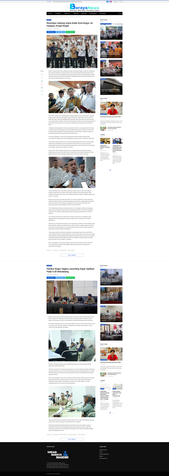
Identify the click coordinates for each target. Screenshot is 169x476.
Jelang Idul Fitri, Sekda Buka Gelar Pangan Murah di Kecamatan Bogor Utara (117, 148)
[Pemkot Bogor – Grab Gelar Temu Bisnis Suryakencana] (117, 387)
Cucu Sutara (55, 250)
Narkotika (103, 42)
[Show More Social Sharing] (76, 32)
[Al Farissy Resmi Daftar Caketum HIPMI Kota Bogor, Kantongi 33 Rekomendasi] (111, 295)
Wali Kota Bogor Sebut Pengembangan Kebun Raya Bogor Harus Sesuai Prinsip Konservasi (110, 280)
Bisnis (102, 143)
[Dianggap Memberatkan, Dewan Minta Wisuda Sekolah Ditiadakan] (111, 314)
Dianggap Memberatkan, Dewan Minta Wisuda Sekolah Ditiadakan (111, 317)
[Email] (42, 87)
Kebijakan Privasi (103, 449)
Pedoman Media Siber (104, 454)
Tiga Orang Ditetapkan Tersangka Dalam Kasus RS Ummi (110, 90)
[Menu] (120, 13)
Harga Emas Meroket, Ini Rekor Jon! (105, 147)
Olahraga (58, 13)
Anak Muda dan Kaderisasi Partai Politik (110, 116)
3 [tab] (112, 170)
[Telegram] (42, 90)
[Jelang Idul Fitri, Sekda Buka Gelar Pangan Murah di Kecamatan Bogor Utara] (117, 141)
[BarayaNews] (84, 7)
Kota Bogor (102, 13)
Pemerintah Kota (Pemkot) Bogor (60, 434)
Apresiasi (51, 16)
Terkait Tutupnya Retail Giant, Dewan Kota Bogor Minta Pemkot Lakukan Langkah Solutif (111, 71)
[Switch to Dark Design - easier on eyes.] (119, 13)
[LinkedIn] (42, 81)
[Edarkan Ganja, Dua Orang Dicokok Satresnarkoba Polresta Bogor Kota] (111, 49)
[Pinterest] (42, 84)
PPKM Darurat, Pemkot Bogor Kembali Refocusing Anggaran (111, 336)
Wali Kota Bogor (81, 434)
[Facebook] (42, 74)
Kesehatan (84, 13)
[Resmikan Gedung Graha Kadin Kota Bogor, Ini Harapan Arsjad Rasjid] (72, 51)
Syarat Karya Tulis (103, 458)
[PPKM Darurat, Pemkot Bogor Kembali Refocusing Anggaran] (111, 332)
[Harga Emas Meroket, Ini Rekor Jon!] (105, 141)
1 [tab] (110, 170)
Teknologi (67, 13)
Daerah (102, 388)
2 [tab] (111, 170)
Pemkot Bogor (71, 250)
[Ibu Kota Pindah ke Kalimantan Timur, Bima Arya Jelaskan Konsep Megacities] (111, 31)
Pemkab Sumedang (73, 434)
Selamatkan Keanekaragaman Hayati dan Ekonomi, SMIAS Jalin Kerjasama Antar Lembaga (104, 395)
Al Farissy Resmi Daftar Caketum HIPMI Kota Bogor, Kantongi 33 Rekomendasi (109, 298)
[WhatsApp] (42, 94)
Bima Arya (49, 250)
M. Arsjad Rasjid (63, 250)
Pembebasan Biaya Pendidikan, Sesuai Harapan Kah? (114, 128)
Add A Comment (72, 255)
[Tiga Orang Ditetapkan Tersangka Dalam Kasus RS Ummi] (111, 86)
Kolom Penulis (93, 13)
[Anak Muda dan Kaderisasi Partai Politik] (111, 108)
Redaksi (101, 456)
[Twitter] (42, 78)
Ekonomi (114, 143)
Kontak (101, 452)
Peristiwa (75, 13)
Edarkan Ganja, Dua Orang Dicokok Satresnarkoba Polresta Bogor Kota (110, 53)
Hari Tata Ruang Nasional (106, 23)
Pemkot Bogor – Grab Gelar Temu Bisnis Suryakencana (117, 394)
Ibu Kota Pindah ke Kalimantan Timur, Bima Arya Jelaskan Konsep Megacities (111, 34)
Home (48, 16)
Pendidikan (103, 306)
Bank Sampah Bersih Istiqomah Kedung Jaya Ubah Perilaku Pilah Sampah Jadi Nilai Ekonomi (68, 1)
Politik (49, 13)
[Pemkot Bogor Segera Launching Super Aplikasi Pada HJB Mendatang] (72, 297)
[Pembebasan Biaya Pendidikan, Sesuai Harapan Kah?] (103, 128)
